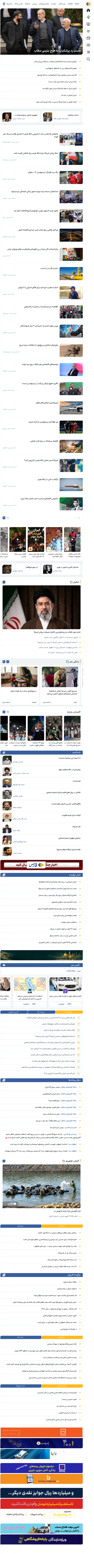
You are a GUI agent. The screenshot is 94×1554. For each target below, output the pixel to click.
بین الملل (62, 3)
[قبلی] (7, 517)
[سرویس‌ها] (4, 3)
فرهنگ (27, 3)
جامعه (77, 3)
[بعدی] (4, 517)
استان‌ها (9, 3)
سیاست (53, 3)
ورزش (34, 3)
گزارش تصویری (72, 1161)
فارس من (75, 965)
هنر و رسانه (19, 3)
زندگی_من (74, 661)
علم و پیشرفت (44, 3)
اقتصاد (70, 3)
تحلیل (76, 582)
